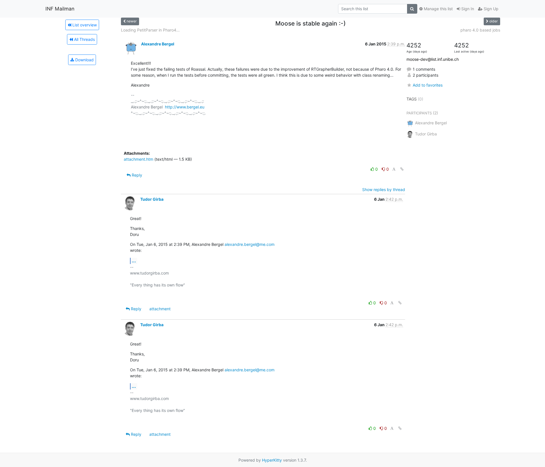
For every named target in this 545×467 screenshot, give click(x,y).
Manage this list (438, 8)
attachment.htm (138, 159)
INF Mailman (59, 9)
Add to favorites (428, 85)
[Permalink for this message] (402, 169)
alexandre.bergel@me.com (249, 244)
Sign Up (490, 8)
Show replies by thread (383, 189)
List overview (84, 24)
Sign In (467, 8)
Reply (136, 175)
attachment (160, 308)
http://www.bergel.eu (184, 106)
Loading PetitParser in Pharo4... (150, 30)
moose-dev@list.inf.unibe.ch (432, 59)
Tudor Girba (152, 199)
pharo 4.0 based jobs (480, 30)
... (134, 260)
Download (84, 59)
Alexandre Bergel (157, 43)
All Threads (84, 39)
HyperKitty (272, 460)
